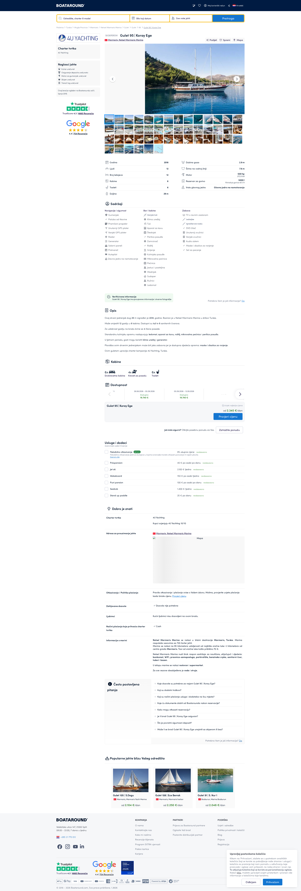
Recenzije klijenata (144, 839)
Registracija (223, 844)
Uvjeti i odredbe (225, 825)
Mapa (240, 39)
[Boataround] (70, 5)
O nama (139, 825)
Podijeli (213, 39)
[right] (237, 79)
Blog (220, 834)
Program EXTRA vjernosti (147, 844)
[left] (112, 79)
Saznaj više (115, 457)
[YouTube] (75, 846)
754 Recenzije (80, 133)
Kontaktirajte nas (143, 830)
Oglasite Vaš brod (182, 830)
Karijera (139, 853)
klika (239, 872)
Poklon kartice (142, 849)
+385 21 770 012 (68, 836)
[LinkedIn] (82, 846)
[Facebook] (59, 846)
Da (243, 301)
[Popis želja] (199, 5)
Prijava (221, 839)
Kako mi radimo (143, 834)
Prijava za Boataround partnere (189, 825)
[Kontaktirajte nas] (194, 5)
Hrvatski (239, 5)
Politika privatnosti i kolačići (231, 830)
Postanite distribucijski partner (188, 834)
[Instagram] (67, 846)
